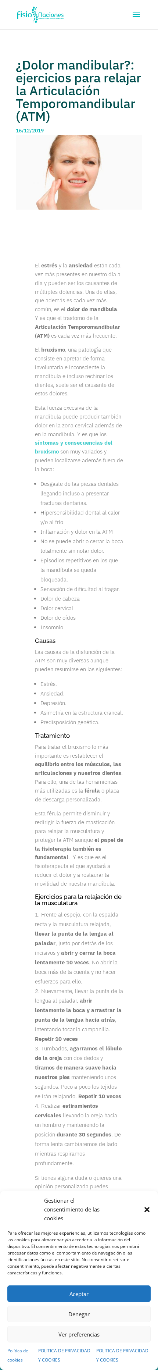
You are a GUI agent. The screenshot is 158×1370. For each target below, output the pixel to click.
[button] (147, 1209)
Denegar (79, 1314)
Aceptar (79, 1294)
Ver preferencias (79, 1334)
